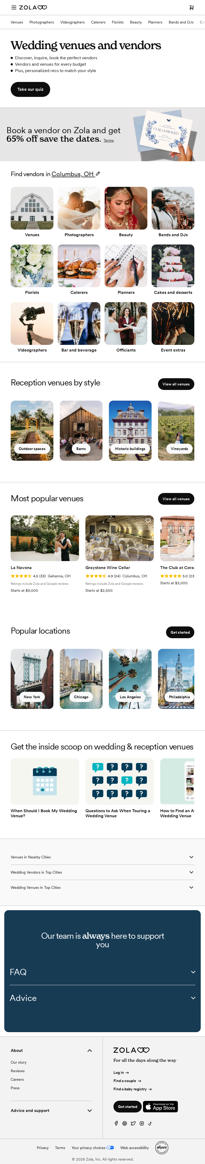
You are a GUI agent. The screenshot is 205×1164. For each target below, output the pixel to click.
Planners (155, 22)
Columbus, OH (73, 174)
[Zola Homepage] (33, 7)
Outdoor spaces (32, 449)
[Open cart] (191, 7)
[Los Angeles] (130, 679)
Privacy (43, 1148)
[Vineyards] (179, 431)
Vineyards (179, 449)
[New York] (32, 679)
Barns (81, 449)
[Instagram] (141, 1124)
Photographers (41, 22)
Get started (180, 632)
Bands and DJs (181, 22)
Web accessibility (134, 1148)
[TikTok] (150, 1124)
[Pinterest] (124, 1124)
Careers (17, 1079)
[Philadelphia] (179, 679)
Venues (17, 22)
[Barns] (81, 431)
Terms (109, 140)
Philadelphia (179, 697)
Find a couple (124, 1081)
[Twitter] (133, 1124)
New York (32, 697)
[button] (73, 520)
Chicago (81, 697)
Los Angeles (130, 697)
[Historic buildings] (130, 431)
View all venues (176, 384)
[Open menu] (14, 7)
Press (15, 1088)
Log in (118, 1072)
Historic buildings (130, 449)
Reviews (18, 1071)
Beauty (136, 22)
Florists (118, 22)
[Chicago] (81, 679)
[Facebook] (116, 1124)
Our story (18, 1062)
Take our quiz (30, 89)
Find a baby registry (130, 1089)
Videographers (72, 22)
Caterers (98, 22)
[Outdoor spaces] (32, 431)
